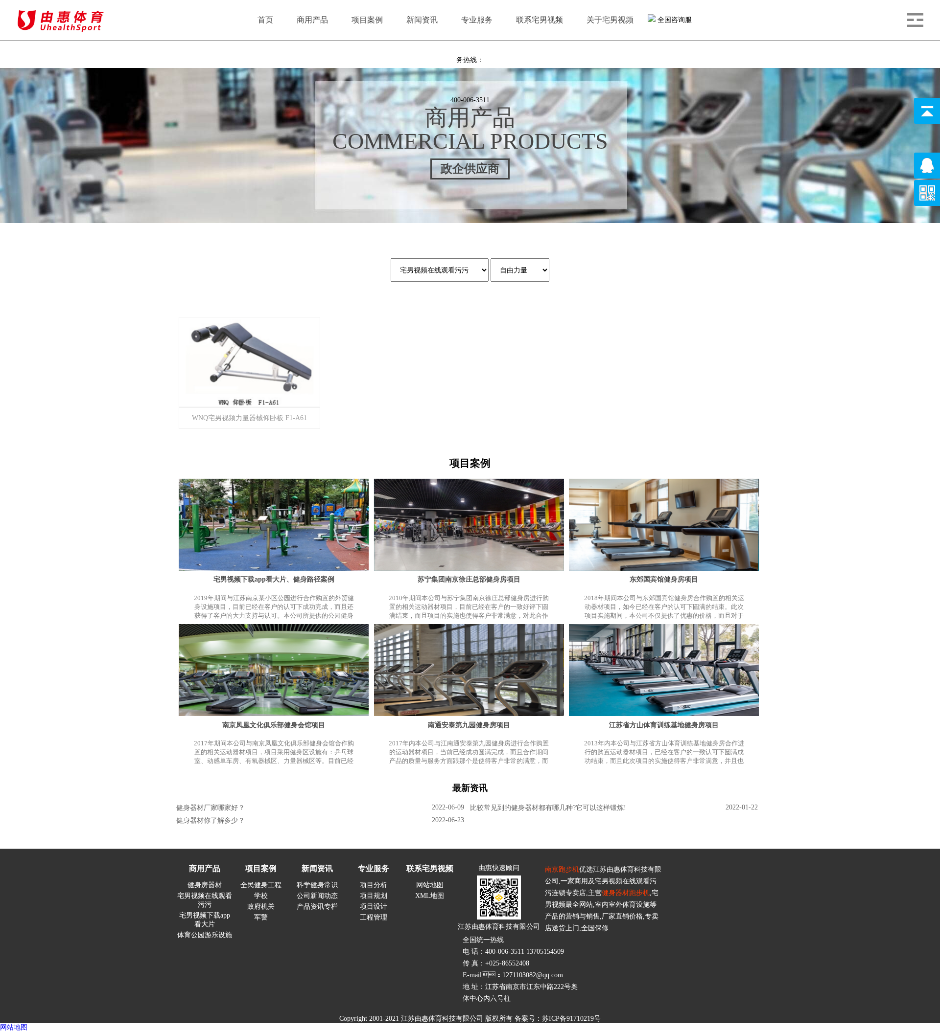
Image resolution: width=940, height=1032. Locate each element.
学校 (261, 895)
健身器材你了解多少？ (210, 820)
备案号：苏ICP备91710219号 (558, 1018)
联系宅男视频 (429, 868)
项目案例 (261, 868)
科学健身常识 (317, 885)
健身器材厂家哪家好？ (210, 807)
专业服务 (373, 868)
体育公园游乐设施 (204, 935)
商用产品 (204, 868)
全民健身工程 (261, 885)
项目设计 (373, 906)
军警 (261, 917)
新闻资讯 (317, 868)
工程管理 (373, 917)
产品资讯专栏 (317, 906)
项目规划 (373, 895)
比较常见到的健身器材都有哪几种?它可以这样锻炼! (548, 807)
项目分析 (373, 885)
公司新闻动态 (317, 895)
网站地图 (430, 885)
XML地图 (429, 895)
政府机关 (261, 906)
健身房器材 (205, 885)
